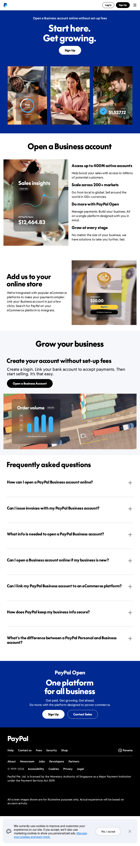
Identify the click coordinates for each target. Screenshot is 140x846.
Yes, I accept (108, 831)
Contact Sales (82, 714)
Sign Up (70, 50)
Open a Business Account (30, 383)
